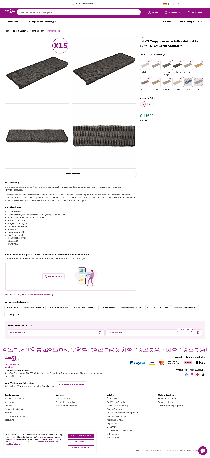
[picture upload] (85, 276)
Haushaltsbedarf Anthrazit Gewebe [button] (186, 308)
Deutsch (171, 4)
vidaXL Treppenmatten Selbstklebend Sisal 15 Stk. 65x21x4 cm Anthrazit (170, 43)
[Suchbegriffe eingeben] (137, 12)
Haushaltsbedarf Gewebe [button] (157, 308)
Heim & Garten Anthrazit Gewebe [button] (85, 308)
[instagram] (192, 374)
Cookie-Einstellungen (116, 416)
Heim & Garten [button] (12, 308)
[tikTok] (203, 374)
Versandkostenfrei (84, 3)
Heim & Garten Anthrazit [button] (34, 308)
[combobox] (79, 12)
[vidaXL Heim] (10, 11)
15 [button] (143, 104)
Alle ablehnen (81, 442)
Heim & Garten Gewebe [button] (58, 308)
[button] (145, 68)
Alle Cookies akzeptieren (81, 436)
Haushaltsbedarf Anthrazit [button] (131, 308)
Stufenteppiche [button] (12, 314)
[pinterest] (197, 374)
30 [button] (150, 104)
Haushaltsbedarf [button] (108, 308)
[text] (146, 116)
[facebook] (186, 374)
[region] (50, 442)
